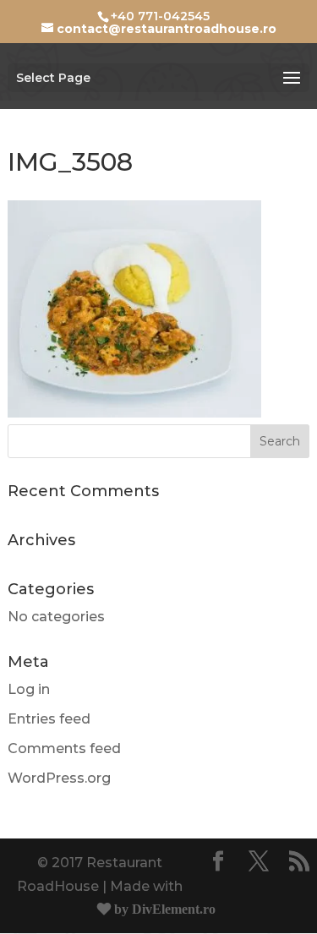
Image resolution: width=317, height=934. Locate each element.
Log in (29, 689)
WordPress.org (59, 778)
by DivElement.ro (163, 908)
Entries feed (49, 719)
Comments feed (64, 748)
